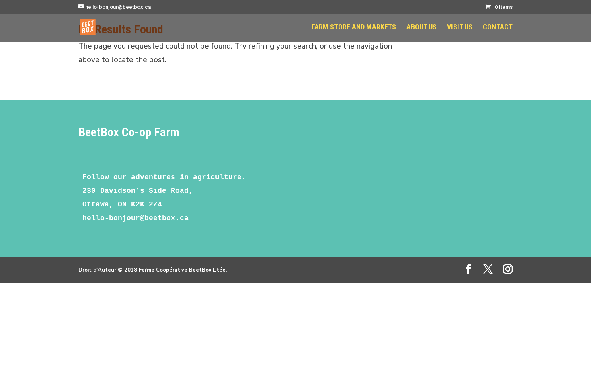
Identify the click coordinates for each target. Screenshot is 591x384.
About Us (421, 27)
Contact (498, 27)
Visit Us (459, 27)
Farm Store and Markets (354, 27)
